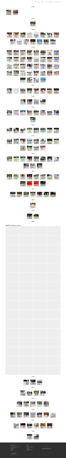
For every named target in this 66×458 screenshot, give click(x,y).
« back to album (8, 224)
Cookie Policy (27, 448)
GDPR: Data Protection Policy (29, 449)
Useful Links (27, 450)
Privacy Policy (27, 447)
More (11, 455)
